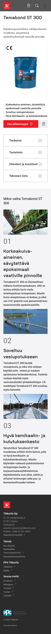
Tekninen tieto (18, 176)
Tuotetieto (16, 152)
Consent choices (10, 625)
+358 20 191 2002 (21, 531)
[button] (29, 5)
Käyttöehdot (9, 549)
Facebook (8, 581)
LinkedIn (7, 595)
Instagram (8, 584)
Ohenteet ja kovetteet (23, 164)
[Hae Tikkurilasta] (37, 5)
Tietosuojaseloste (12, 552)
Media (6, 570)
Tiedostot (15, 140)
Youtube (7, 588)
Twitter (6, 592)
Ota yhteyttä (9, 546)
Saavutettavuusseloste (14, 556)
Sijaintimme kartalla (12, 535)
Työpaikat (8, 567)
